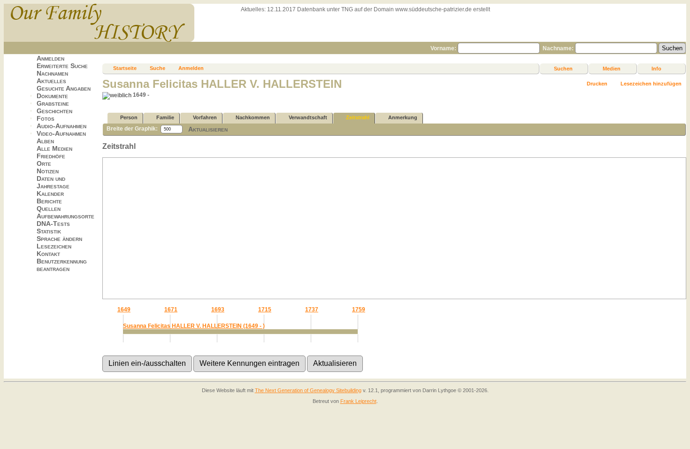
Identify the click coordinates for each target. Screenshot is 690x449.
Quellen (49, 208)
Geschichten (54, 111)
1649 (123, 309)
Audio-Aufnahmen (61, 126)
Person (129, 117)
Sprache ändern (59, 238)
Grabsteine (53, 103)
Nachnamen (52, 73)
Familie (165, 117)
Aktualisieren (208, 129)
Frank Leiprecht (358, 401)
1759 (358, 309)
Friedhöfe (51, 156)
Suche (157, 68)
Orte (44, 163)
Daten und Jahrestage (53, 182)
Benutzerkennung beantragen (62, 264)
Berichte (49, 201)
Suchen (563, 68)
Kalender (50, 193)
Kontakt (48, 253)
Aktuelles (51, 81)
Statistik (49, 231)
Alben (45, 141)
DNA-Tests (53, 223)
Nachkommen (253, 117)
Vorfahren (205, 117)
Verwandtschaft (308, 117)
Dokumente (52, 96)
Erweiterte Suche (62, 66)
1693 (217, 309)
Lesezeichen (54, 246)
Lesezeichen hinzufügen (651, 83)
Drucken (597, 83)
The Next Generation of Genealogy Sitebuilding (308, 390)
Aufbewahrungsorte (65, 216)
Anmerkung (402, 117)
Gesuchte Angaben (64, 88)
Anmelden (50, 58)
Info (656, 68)
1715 (264, 309)
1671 (170, 309)
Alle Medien (54, 148)
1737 (311, 309)
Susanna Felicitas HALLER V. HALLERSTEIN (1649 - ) (194, 326)
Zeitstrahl (357, 117)
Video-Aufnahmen (61, 133)
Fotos (45, 118)
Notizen (48, 171)
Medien (612, 68)
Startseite (125, 68)
